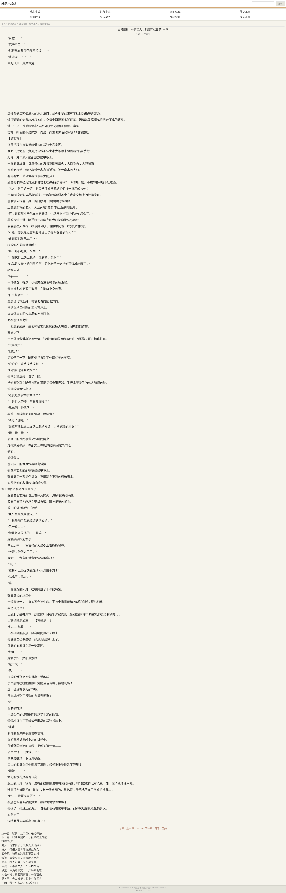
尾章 (157, 828)
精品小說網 (8, 3)
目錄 (164, 828)
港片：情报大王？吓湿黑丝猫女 (20, 849)
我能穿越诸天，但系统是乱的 (29, 837)
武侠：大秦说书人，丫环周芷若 (20, 866)
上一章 (130, 828)
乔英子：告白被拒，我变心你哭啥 (21, 878)
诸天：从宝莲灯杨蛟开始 (27, 833)
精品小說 (35, 11)
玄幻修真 (175, 11)
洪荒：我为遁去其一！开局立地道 (21, 870)
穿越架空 (105, 17)
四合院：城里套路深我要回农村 (20, 853)
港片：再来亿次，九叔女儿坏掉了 (21, 845)
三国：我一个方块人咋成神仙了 (20, 882)
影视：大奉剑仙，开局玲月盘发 (20, 857)
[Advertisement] (143, 88)
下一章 (149, 828)
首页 (3, 24)
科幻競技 (35, 17)
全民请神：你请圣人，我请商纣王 (34, 24)
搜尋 (280, 4)
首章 (121, 828)
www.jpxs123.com (143, 890)
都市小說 (105, 11)
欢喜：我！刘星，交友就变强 (18, 862)
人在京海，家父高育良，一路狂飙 (21, 874)
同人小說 (245, 17)
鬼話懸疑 (175, 17)
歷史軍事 (245, 11)
